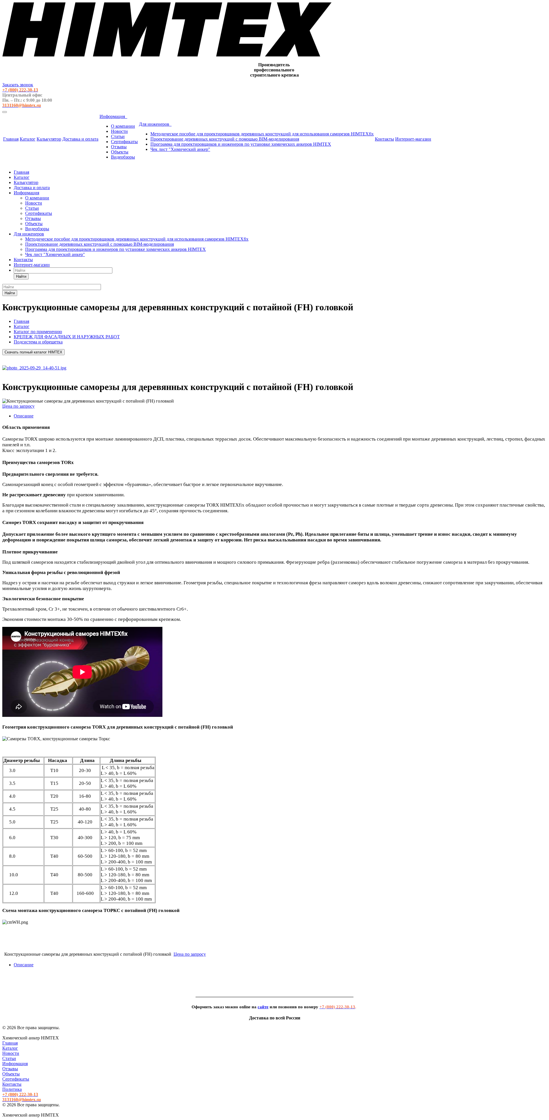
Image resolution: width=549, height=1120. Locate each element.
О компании (123, 126)
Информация (113, 116)
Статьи (118, 136)
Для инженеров (155, 124)
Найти (21, 276)
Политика (12, 1089)
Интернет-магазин (413, 139)
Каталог (27, 139)
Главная (11, 139)
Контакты (384, 139)
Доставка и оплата (80, 139)
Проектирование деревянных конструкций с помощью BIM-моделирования (224, 139)
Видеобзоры (123, 157)
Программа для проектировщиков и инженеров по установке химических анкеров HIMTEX (240, 144)
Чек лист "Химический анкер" (180, 149)
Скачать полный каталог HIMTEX (33, 352)
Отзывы (119, 146)
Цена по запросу (18, 406)
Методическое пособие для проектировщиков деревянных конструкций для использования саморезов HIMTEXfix (262, 133)
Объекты (119, 151)
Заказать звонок (17, 84)
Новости (119, 131)
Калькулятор (49, 139)
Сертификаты (124, 141)
